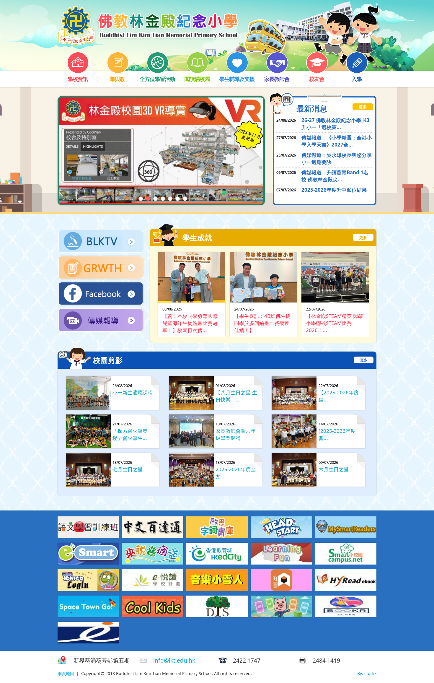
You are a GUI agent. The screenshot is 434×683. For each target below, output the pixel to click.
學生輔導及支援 (236, 78)
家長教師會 (276, 78)
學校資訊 (78, 78)
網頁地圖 (66, 673)
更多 (363, 107)
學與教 (117, 78)
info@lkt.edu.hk (174, 660)
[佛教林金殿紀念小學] (148, 43)
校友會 (316, 78)
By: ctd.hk (366, 673)
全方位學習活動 (157, 78)
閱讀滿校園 (197, 78)
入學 (357, 78)
